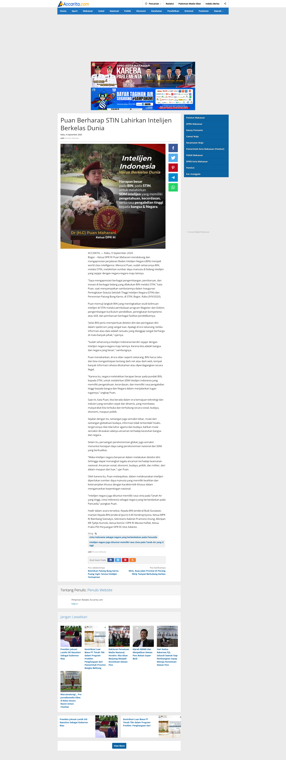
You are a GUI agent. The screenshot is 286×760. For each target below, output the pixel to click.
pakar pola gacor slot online (198, 219)
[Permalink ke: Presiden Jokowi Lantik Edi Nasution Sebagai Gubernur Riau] (71, 636)
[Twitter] (118, 560)
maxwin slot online (194, 189)
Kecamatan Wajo (194, 142)
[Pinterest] (125, 560)
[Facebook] (110, 560)
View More (119, 745)
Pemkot (190, 167)
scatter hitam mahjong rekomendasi (203, 183)
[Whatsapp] (173, 187)
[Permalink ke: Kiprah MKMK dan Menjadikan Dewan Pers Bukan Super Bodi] (143, 636)
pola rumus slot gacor (195, 195)
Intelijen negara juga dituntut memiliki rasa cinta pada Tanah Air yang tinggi (126, 544)
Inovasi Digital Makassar (198, 232)
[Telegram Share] (173, 177)
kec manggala (193, 174)
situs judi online (192, 207)
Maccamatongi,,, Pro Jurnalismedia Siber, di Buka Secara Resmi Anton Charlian (70, 700)
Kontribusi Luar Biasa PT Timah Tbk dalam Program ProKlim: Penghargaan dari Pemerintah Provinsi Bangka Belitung (137, 725)
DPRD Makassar (194, 123)
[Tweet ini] (173, 158)
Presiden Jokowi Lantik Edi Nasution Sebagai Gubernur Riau (74, 722)
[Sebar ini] (173, 148)
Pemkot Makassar (195, 117)
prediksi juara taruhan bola (198, 226)
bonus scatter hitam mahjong (199, 213)
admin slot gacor (192, 201)
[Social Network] (225, 3)
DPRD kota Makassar (197, 161)
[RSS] (132, 560)
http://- (75, 603)
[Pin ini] (173, 167)
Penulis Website (99, 589)
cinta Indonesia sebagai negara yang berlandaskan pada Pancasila (123, 537)
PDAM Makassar (194, 155)
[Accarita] (73, 3)
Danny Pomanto (194, 130)
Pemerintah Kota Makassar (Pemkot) (205, 149)
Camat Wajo (192, 136)
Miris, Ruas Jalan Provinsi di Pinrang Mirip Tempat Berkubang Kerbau (147, 570)
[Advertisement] (143, 37)
